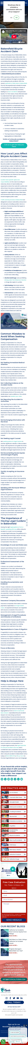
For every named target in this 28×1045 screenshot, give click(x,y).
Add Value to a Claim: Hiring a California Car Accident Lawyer (18, 941)
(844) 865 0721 (10, 756)
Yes (16, 17)
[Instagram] (6, 998)
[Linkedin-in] (21, 998)
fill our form (20, 756)
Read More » (13, 936)
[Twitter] (14, 998)
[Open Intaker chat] (10, 1044)
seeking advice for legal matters (12, 441)
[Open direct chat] (24, 1025)
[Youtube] (18, 998)
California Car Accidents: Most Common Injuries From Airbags (18, 931)
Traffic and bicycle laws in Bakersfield (12, 200)
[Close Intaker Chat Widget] (26, 1025)
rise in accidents (12, 92)
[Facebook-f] (10, 998)
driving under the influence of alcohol (15, 280)
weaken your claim (16, 396)
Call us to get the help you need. (14, 146)
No (11, 17)
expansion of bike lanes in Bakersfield (16, 83)
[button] (2, 779)
